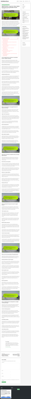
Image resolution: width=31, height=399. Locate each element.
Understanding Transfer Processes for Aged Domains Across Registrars (25, 36)
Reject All (8, 396)
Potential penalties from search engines (6, 51)
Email (2, 373)
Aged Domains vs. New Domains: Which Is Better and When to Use (25, 29)
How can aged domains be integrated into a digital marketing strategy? (9, 53)
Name (2, 370)
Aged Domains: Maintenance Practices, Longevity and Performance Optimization (25, 33)
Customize (3, 396)
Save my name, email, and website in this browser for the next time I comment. (10, 380)
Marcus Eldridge (3, 8)
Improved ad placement (5, 43)
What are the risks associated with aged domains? (7, 50)
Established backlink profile (5, 40)
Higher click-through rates (5, 42)
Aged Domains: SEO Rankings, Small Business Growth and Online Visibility (25, 38)
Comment (3, 362)
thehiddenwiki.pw (5, 1)
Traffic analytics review (5, 48)
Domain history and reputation (5, 45)
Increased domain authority (5, 41)
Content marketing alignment (5, 54)
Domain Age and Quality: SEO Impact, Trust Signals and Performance (25, 31)
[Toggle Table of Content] (17, 38)
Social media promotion (5, 55)
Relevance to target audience (5, 46)
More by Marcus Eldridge (8, 347)
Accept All (6, 397)
